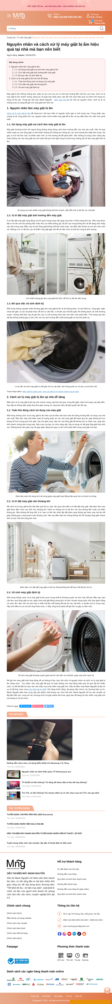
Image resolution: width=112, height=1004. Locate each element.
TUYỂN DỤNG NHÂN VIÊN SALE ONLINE (25, 824)
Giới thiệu (46, 996)
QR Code (60, 960)
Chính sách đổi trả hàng (17, 933)
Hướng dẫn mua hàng (66, 874)
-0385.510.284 (96, 920)
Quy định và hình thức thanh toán (71, 879)
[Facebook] (59, 934)
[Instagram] (64, 934)
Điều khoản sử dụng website (19, 918)
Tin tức (69, 996)
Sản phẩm (58, 996)
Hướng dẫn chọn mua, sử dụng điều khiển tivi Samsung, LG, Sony (38, 763)
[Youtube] (69, 934)
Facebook (26, 706)
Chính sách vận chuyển (17, 923)
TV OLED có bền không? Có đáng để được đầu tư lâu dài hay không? (54, 782)
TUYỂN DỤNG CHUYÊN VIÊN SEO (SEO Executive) (30, 814)
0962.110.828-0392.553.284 (75, 920)
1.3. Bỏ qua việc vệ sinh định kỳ (28, 75)
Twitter (50, 706)
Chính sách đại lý (14, 913)
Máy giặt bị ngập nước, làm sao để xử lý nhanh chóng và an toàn (51, 391)
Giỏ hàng (98, 21)
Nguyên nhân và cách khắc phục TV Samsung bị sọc (46, 772)
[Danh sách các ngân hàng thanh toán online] (56, 982)
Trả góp (77, 960)
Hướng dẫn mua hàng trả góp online (73, 889)
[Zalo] (74, 934)
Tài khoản (96, 15)
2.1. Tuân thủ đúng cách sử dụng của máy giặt (34, 81)
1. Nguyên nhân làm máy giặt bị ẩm (24, 67)
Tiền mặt (69, 960)
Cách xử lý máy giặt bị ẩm (18, 113)
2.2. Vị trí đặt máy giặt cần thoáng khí (30, 84)
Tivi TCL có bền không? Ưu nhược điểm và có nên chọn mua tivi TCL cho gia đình (60, 793)
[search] (102, 28)
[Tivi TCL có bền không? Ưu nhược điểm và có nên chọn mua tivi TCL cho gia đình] (13, 795)
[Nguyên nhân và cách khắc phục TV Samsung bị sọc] (13, 774)
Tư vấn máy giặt (24, 37)
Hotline (68, 15)
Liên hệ (78, 996)
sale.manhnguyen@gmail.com (76, 926)
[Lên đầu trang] (107, 983)
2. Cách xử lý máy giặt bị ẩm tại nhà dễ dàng (28, 78)
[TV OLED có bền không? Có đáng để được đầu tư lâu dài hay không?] (13, 785)
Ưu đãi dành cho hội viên (68, 869)
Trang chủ (11, 37)
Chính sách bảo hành (16, 928)
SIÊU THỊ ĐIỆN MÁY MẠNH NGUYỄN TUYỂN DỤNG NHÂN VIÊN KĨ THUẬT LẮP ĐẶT (44, 833)
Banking (85, 960)
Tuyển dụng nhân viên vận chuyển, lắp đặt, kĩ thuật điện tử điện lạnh (39, 843)
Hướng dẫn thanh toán (67, 884)
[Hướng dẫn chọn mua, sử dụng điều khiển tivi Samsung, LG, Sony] (56, 739)
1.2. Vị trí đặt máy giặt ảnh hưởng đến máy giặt (34, 72)
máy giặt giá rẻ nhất (37, 689)
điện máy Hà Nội (61, 100)
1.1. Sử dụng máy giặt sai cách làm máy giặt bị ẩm (36, 69)
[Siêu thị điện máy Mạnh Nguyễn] (56, 5)
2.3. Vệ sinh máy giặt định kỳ (26, 87)
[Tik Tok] (79, 934)
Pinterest (39, 706)
